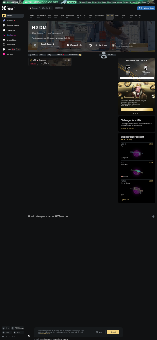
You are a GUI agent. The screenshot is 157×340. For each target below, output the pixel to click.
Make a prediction (136, 78)
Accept (113, 332)
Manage (99, 332)
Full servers (73, 55)
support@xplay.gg (46, 339)
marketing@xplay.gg (61, 339)
